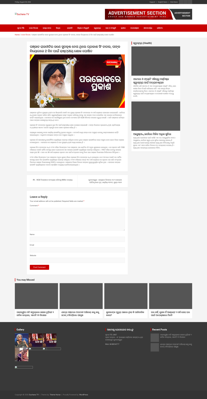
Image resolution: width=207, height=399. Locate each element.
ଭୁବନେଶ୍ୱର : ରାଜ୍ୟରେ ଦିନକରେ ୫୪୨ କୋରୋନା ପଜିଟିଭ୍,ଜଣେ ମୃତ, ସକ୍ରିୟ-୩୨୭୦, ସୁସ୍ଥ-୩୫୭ (105, 181)
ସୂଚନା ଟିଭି (20, 28)
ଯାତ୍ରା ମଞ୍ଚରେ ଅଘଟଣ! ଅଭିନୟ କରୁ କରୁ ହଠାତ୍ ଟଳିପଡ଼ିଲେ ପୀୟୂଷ (80, 314)
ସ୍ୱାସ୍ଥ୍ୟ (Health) (142, 43)
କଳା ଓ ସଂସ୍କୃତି (111, 28)
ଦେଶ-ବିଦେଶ (33, 28)
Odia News (174, 2)
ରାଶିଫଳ (160, 28)
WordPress (83, 395)
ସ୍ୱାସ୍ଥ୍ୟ (97, 28)
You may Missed (25, 279)
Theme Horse (55, 395)
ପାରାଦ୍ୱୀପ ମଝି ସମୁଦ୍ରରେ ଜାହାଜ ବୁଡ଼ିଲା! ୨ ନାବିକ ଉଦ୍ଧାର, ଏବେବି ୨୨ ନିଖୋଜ (35, 314)
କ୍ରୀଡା (123, 28)
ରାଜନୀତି (70, 28)
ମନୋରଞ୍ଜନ (134, 28)
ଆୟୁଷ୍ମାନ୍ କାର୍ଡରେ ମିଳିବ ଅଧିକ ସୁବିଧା (152, 134)
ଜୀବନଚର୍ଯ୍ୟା (148, 28)
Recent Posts (159, 329)
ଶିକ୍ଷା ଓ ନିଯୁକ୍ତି (83, 28)
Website (33, 255)
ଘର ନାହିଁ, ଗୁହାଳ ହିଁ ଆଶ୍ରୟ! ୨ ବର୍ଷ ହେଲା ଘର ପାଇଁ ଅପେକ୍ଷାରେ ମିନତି (170, 314)
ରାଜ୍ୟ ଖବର (47, 28)
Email (32, 245)
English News (162, 2)
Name (32, 234)
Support (152, 2)
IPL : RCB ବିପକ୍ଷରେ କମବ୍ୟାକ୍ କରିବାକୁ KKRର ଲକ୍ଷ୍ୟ (52, 180)
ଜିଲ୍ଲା (58, 28)
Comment (34, 206)
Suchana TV (34, 395)
